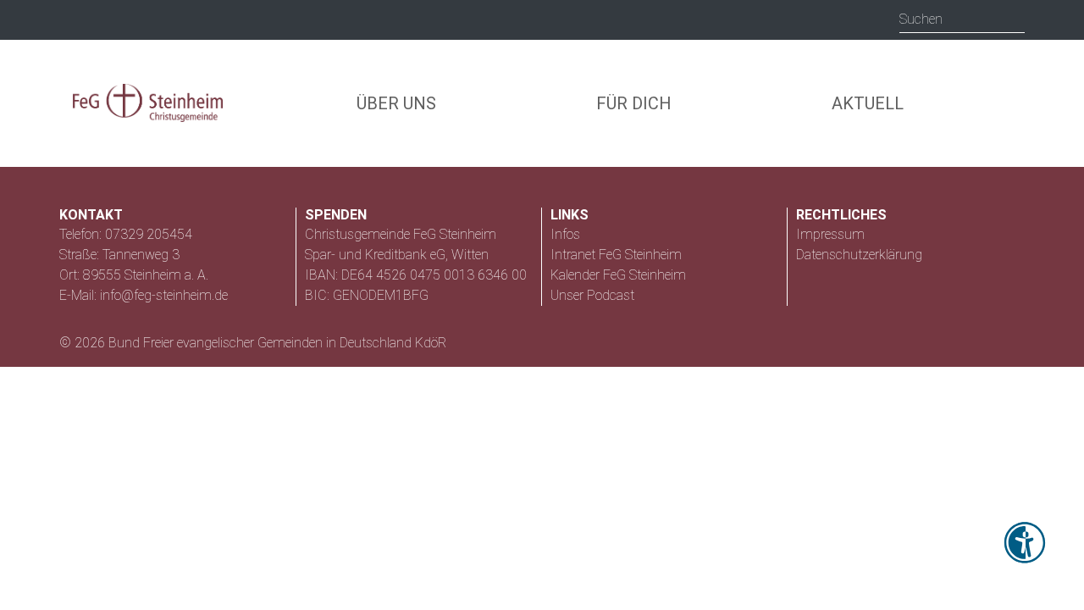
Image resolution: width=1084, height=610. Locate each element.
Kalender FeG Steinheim (618, 275)
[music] (144, 18)
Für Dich (634, 103)
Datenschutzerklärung (859, 255)
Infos (565, 234)
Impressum (830, 234)
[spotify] (246, 18)
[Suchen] (1011, 19)
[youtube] (178, 21)
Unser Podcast (592, 295)
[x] (108, 18)
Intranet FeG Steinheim (616, 255)
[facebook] (211, 21)
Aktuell (868, 103)
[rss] (74, 21)
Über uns (396, 103)
